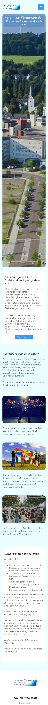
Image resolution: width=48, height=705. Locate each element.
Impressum (24, 703)
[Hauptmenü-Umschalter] (41, 7)
